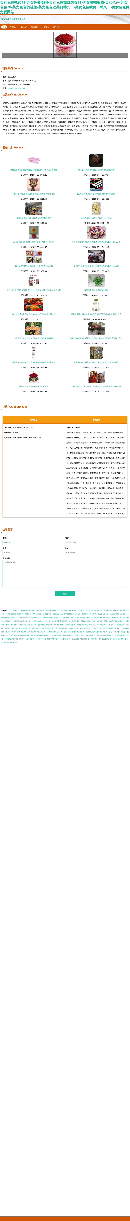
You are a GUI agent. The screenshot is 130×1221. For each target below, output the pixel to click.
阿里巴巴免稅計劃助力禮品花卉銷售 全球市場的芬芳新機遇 (33, 170)
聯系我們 (34, 27)
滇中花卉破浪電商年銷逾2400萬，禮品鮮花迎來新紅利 (33, 314)
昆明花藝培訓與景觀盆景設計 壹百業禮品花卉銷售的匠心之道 (96, 242)
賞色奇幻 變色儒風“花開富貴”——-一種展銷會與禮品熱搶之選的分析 (34, 290)
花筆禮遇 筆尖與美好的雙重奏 (96, 290)
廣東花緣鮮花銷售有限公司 (13, 19)
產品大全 (24, 27)
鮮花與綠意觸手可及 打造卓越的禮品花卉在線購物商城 (33, 362)
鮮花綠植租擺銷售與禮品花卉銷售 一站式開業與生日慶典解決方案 (96, 338)
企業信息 (45, 27)
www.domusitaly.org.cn (17, 88)
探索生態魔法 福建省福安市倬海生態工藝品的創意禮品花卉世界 (96, 314)
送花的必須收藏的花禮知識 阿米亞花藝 (96, 218)
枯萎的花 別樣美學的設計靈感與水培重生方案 (96, 170)
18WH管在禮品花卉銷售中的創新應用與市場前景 (96, 194)
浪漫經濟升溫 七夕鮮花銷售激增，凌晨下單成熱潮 (34, 338)
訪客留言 (56, 27)
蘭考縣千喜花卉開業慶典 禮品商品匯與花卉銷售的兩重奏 (96, 266)
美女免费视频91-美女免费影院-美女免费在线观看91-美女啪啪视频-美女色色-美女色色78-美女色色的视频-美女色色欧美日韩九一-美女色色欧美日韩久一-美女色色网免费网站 (64, 7)
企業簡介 (13, 27)
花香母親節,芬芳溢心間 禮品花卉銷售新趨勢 (33, 218)
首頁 (4, 27)
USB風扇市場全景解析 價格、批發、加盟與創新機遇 (33, 242)
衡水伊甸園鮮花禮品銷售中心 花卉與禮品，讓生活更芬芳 (96, 362)
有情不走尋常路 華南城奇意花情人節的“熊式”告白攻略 (33, 194)
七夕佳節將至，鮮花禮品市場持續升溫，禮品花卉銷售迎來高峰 (96, 386)
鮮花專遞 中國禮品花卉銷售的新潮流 (33, 386)
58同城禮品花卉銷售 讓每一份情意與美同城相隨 (34, 266)
